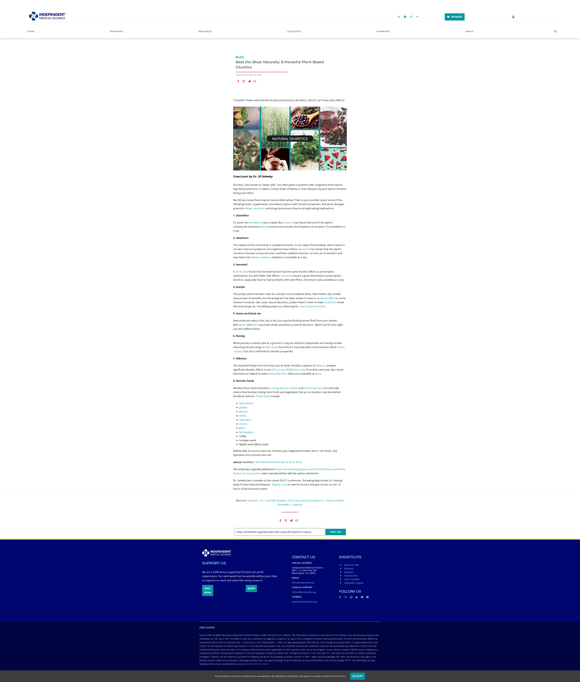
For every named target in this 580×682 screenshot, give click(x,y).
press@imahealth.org (303, 582)
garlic (242, 428)
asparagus (245, 419)
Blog (240, 57)
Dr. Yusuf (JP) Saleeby (273, 500)
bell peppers (246, 432)
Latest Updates (352, 579)
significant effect (325, 298)
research (288, 222)
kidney (263, 226)
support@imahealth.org (304, 601)
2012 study (278, 369)
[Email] (255, 81)
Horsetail (286, 275)
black (255, 324)
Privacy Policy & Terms (258, 664)
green (242, 324)
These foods (263, 396)
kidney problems (261, 257)
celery (242, 415)
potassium (331, 302)
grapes (243, 407)
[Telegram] (249, 81)
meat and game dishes (312, 306)
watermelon (246, 403)
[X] (243, 81)
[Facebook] (238, 81)
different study (297, 369)
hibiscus (320, 365)
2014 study (241, 271)
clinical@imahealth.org (304, 592)
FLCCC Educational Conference (306, 500)
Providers (349, 572)
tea (319, 373)
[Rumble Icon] (367, 597)
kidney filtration (277, 373)
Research (304, 249)
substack (297, 504)
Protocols (349, 568)
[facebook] (340, 597)
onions (243, 423)
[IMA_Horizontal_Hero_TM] (48, 12)
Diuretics (253, 500)
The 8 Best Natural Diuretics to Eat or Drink (278, 462)
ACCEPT (357, 676)
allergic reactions (254, 208)
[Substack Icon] (362, 597)
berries (243, 411)
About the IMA (351, 564)
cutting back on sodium (284, 388)
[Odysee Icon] (356, 597)
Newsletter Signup (353, 582)
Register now (279, 484)
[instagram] (351, 597)
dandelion (255, 222)
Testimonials (350, 575)
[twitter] (345, 597)
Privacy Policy (339, 676)
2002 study (271, 347)
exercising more (313, 388)
